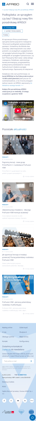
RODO (4, 386)
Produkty (5, 35)
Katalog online (7, 327)
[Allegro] (32, 401)
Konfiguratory (24, 341)
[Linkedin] (25, 401)
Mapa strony (23, 337)
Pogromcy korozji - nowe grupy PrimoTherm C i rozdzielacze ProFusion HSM (16, 165)
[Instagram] (11, 401)
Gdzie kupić (23, 327)
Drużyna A (23, 332)
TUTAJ (3, 366)
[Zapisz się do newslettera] (31, 361)
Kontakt (4, 341)
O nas (4, 332)
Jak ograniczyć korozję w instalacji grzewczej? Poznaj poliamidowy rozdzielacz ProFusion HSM (18, 257)
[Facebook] (4, 401)
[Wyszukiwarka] (27, 4)
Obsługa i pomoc (8, 337)
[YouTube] (18, 401)
